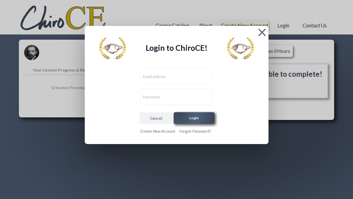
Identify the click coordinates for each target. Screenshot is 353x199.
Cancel (156, 118)
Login (194, 118)
